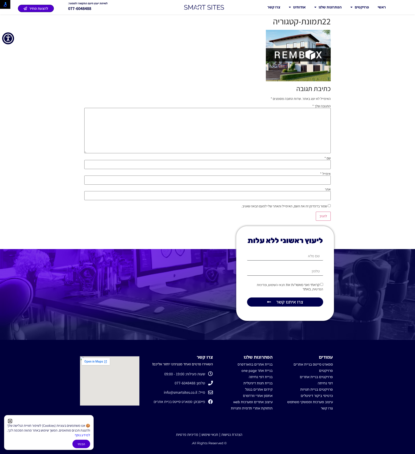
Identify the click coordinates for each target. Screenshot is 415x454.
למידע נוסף (82, 435)
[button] (10, 421)
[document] (207, 227)
